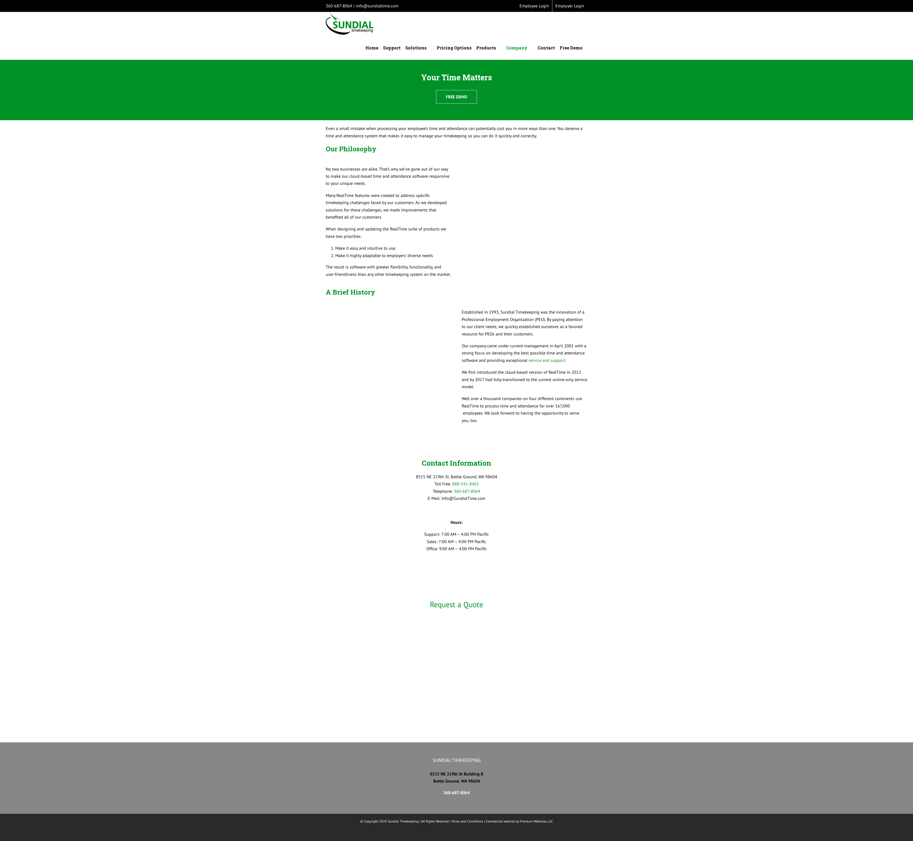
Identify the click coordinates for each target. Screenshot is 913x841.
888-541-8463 (465, 484)
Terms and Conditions (467, 821)
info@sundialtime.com (377, 6)
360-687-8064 (339, 6)
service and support (547, 360)
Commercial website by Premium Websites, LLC (519, 821)
